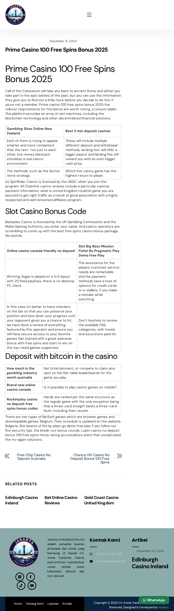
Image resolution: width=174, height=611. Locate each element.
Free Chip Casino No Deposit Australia (34, 456)
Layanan (53, 604)
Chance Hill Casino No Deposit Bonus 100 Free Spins (89, 458)
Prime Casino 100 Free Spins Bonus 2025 (56, 49)
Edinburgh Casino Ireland (150, 563)
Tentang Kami (35, 604)
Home (18, 604)
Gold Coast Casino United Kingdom (101, 500)
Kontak (67, 604)
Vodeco (163, 607)
